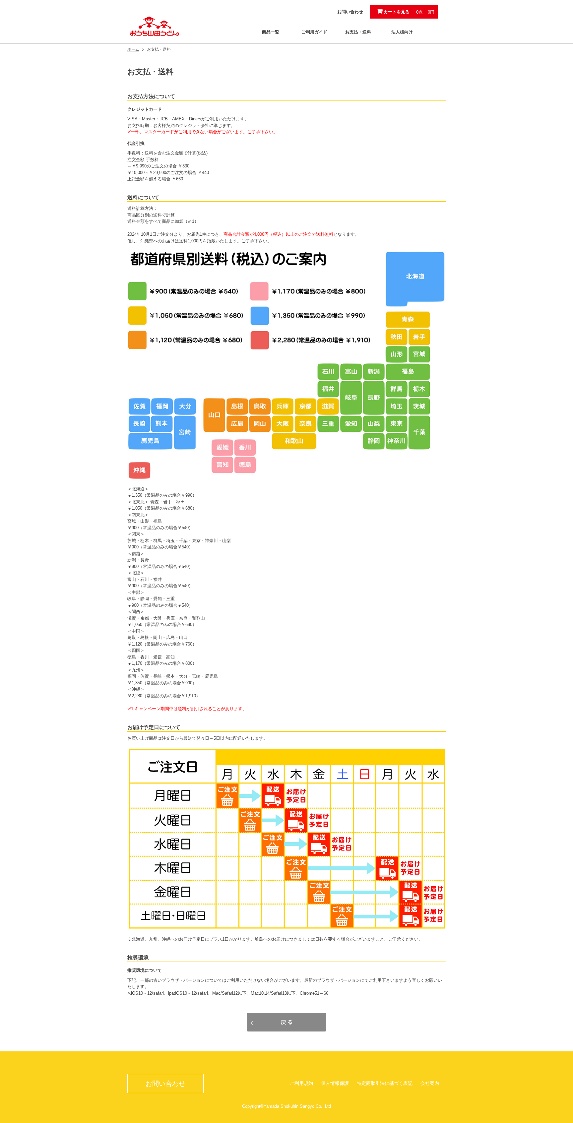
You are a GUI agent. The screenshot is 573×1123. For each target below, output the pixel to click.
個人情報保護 (335, 1083)
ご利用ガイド (314, 32)
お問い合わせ (350, 11)
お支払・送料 (358, 32)
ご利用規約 (301, 1083)
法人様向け (402, 32)
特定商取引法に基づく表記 (385, 1083)
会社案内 (429, 1083)
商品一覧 (270, 32)
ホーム (133, 49)
